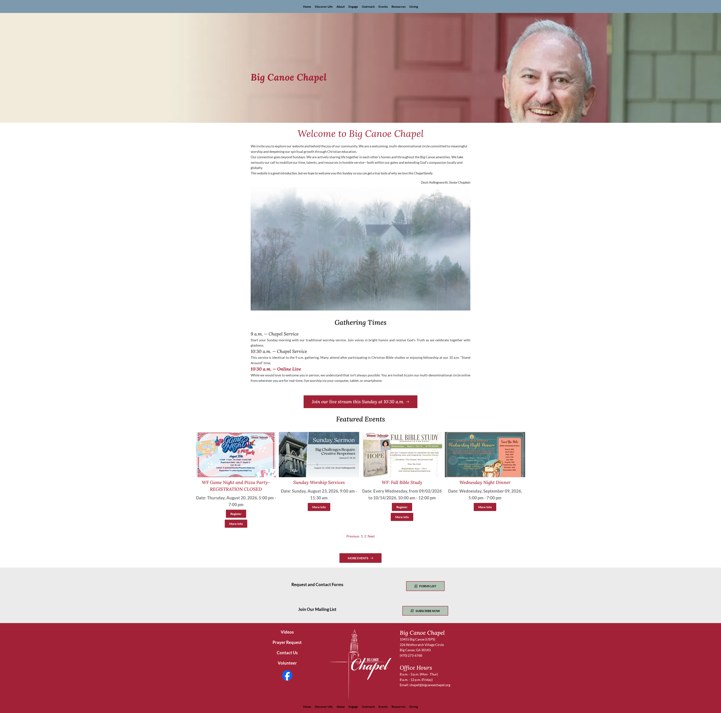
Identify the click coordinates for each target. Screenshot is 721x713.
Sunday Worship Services (319, 482)
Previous (352, 536)
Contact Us (287, 652)
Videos (287, 632)
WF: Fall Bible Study (402, 482)
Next (371, 536)
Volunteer (287, 663)
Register (236, 514)
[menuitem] (307, 6)
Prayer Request (287, 642)
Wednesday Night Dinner (485, 482)
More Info (236, 523)
